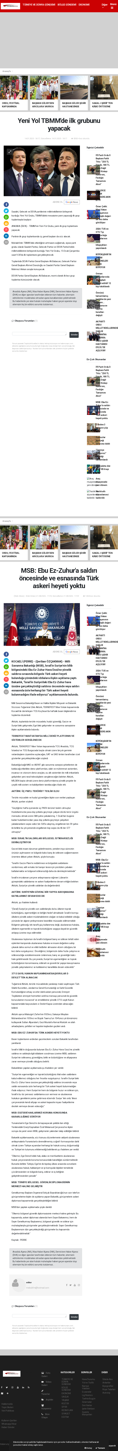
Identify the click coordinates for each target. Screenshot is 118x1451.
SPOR (64, 1407)
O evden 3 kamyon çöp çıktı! (102, 427)
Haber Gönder (8, 1427)
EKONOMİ (84, 4)
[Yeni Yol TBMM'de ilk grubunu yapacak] (42, 170)
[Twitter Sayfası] (8, 1387)
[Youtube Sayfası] (19, 1387)
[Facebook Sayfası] (3, 1387)
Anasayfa (6, 71)
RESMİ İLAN (67, 1410)
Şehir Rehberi (88, 1408)
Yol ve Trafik (88, 1382)
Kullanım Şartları (9, 1420)
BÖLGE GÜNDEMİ (67, 4)
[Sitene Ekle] (9, 1393)
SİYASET (66, 1413)
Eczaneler (86, 1392)
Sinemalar (87, 1402)
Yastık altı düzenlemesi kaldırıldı (102, 494)
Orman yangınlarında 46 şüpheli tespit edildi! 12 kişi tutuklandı (103, 280)
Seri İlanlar (87, 1405)
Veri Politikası (8, 1410)
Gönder (74, 335)
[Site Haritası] (3, 1393)
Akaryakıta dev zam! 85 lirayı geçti (103, 469)
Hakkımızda (7, 1404)
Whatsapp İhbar (9, 1424)
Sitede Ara (107, 1379)
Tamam (101, 1448)
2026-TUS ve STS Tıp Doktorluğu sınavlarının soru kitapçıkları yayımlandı (102, 238)
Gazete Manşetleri (87, 1413)
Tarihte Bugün (88, 1398)
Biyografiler (107, 1386)
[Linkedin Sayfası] (24, 1387)
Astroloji (106, 1393)
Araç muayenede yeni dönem (101, 481)
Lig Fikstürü (87, 1395)
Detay (89, 1448)
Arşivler (49, 1399)
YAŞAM (65, 1400)
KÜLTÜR (65, 1403)
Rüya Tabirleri (108, 1389)
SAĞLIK (65, 1397)
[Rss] (30, 1387)
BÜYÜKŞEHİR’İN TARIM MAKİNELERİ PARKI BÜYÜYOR (103, 261)
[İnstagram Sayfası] (14, 1387)
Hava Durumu (88, 1379)
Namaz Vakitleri (86, 1387)
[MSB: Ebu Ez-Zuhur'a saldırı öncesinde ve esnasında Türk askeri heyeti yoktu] (42, 624)
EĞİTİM (65, 1417)
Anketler (106, 1382)
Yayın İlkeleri (7, 1407)
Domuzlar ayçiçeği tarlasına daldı (103, 440)
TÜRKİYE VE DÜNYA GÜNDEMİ (39, 4)
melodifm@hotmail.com (37, 1288)
